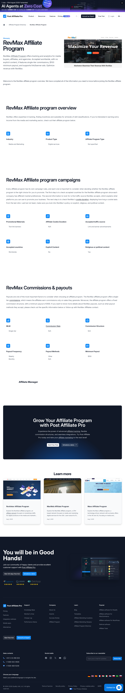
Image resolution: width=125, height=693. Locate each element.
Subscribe (117, 658)
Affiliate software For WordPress (109, 620)
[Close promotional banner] (122, 3)
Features (6, 615)
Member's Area (29, 614)
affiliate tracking (73, 431)
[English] (92, 676)
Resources (41, 16)
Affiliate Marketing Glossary (83, 622)
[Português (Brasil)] (117, 676)
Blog (75, 610)
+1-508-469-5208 (12, 666)
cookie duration (82, 199)
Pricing (5, 611)
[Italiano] (106, 676)
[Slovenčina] (121, 676)
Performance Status (30, 622)
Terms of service (47, 686)
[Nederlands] (110, 676)
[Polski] (113, 676)
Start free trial (9, 637)
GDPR (99, 686)
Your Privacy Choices (80, 689)
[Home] (4, 25)
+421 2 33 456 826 (13, 658)
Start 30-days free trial (12, 574)
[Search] (77, 16)
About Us (52, 610)
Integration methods (9, 619)
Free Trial (101, 16)
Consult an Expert (88, 16)
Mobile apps (7, 623)
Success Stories (54, 618)
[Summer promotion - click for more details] (62, 6)
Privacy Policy (72, 686)
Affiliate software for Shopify (108, 610)
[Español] (96, 676)
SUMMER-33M (12, 9)
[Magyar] (103, 676)
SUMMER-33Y (30, 9)
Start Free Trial (53, 445)
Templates (77, 614)
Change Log (28, 618)
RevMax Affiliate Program (38, 25)
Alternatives (7, 627)
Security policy (60, 686)
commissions (14, 300)
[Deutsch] (89, 676)
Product (31, 16)
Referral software (104, 624)
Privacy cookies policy (87, 686)
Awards (51, 614)
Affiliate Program (18, 56)
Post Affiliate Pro (28, 567)
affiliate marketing (65, 438)
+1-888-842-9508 (12, 662)
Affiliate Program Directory (17, 25)
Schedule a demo (68, 445)
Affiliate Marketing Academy (83, 618)
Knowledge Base (29, 610)
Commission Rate (53, 326)
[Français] (99, 676)
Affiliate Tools (103, 628)
